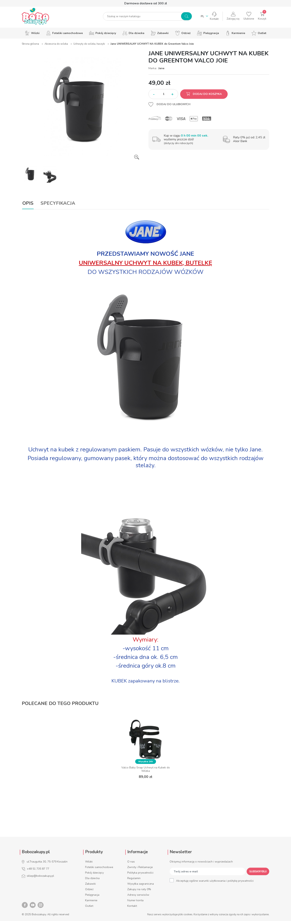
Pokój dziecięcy (94, 873)
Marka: (153, 68)
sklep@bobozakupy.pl (40, 876)
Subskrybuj (258, 871)
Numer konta (135, 900)
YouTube (33, 905)
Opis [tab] (27, 203)
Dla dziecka (92, 878)
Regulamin (134, 878)
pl (203, 16)
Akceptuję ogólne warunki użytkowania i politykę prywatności (215, 881)
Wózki (89, 861)
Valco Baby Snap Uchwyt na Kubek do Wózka (145, 769)
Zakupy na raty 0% (139, 889)
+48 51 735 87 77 (38, 869)
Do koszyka (145, 786)
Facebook (25, 905)
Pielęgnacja (92, 895)
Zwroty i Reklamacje (140, 867)
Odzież (89, 889)
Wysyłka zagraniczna (140, 884)
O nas (131, 861)
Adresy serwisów (138, 895)
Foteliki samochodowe (99, 867)
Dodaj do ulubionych (173, 104)
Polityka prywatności (140, 873)
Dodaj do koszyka (207, 94)
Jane (161, 68)
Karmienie (91, 900)
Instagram (41, 905)
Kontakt (132, 906)
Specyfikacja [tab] (58, 203)
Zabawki (90, 884)
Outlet (89, 906)
